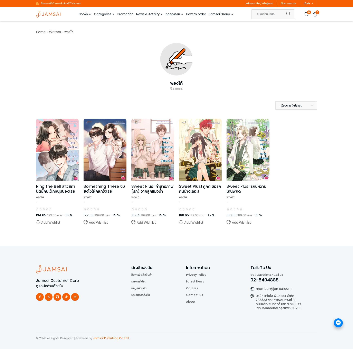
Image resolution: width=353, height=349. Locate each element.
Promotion (125, 14)
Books (83, 14)
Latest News (195, 281)
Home (41, 32)
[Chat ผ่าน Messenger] (338, 322)
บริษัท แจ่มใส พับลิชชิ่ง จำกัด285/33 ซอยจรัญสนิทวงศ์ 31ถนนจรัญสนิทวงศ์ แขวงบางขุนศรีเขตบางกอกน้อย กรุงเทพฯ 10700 (279, 301)
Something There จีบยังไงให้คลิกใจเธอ (104, 188)
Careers (192, 288)
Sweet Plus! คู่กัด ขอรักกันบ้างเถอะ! (200, 188)
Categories (102, 14)
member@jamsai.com (274, 288)
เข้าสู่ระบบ (267, 3)
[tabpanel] (176, 178)
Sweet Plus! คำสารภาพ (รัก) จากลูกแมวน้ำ (152, 188)
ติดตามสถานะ (288, 3)
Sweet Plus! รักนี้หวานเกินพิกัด (246, 188)
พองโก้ (176, 83)
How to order (196, 14)
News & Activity (148, 14)
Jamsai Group (219, 14)
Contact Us (194, 295)
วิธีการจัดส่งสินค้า (141, 275)
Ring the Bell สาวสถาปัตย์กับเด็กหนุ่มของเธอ (55, 188)
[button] (296, 105)
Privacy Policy (196, 275)
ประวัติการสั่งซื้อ (140, 295)
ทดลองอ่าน (173, 14)
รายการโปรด (138, 281)
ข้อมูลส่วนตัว (138, 288)
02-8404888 (264, 280)
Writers (55, 32)
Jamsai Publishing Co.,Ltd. (111, 338)
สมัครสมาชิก (253, 3)
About (190, 302)
